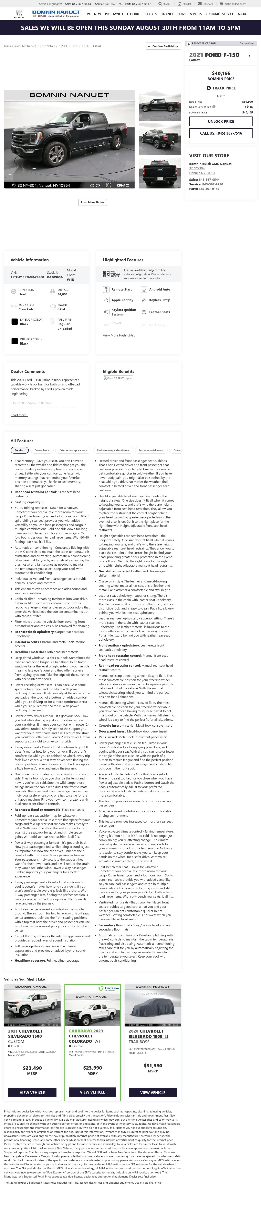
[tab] (20, 450)
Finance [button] (167, 14)
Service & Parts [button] (190, 14)
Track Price (224, 88)
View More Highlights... (119, 335)
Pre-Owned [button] (114, 14)
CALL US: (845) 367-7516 (221, 133)
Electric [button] (133, 14)
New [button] (97, 14)
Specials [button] (150, 14)
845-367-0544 (209, 179)
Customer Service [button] (220, 14)
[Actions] (249, 56)
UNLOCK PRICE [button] (221, 121)
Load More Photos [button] (92, 202)
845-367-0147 (209, 188)
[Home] (88, 13)
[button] (69, 139)
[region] (221, 107)
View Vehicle (32, 1092)
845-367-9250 (212, 184)
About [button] (243, 14)
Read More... (19, 415)
